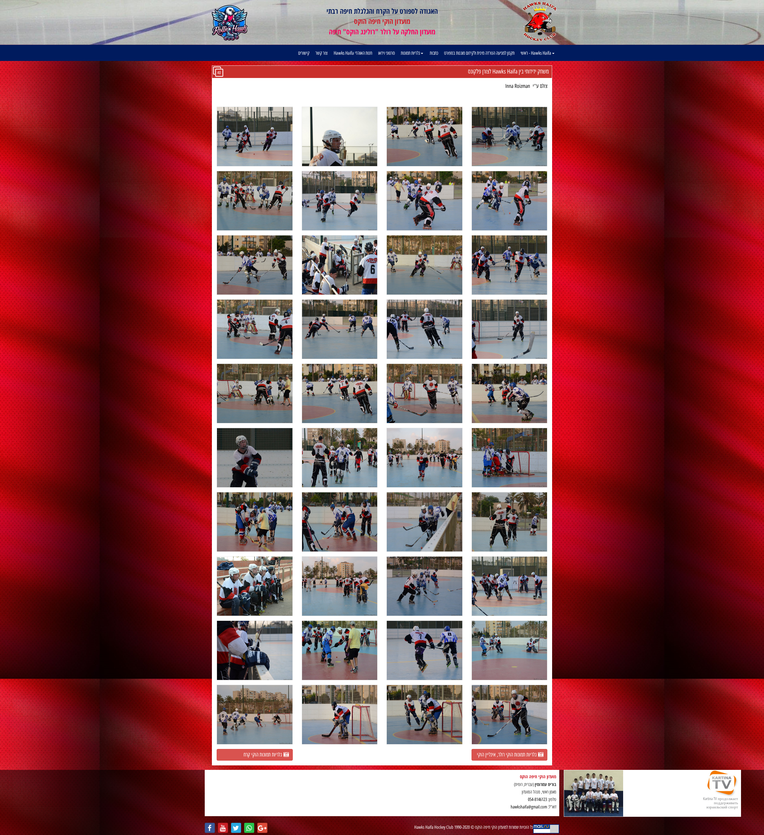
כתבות (434, 53)
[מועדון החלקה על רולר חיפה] (229, 23)
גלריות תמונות (411, 53)
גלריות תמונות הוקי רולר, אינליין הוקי (507, 754)
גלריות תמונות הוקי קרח (264, 754)
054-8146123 (537, 799)
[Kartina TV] (593, 793)
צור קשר (321, 53)
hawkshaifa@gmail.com (529, 807)
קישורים (303, 53)
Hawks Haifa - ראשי (536, 53)
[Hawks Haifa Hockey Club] (539, 21)
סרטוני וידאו (386, 53)
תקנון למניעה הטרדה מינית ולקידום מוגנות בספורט (479, 53)
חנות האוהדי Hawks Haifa (353, 53)
